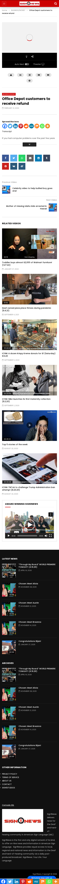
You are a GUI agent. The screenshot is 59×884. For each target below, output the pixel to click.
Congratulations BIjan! (30, 641)
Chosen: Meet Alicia (28, 583)
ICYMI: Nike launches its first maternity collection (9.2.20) (26, 400)
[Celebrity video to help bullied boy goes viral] (6, 190)
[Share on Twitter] (13, 158)
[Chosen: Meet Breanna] (9, 628)
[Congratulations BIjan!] (9, 647)
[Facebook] (4, 126)
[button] (29, 524)
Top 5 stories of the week (15, 444)
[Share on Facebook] (5, 158)
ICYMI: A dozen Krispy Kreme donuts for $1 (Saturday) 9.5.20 (28, 354)
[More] (47, 126)
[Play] (8, 535)
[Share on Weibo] (22, 166)
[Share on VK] (13, 166)
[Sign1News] (29, 3)
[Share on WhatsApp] (22, 158)
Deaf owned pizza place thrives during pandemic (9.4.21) (26, 309)
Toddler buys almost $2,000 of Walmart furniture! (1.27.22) (27, 263)
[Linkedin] (15, 126)
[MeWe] (31, 126)
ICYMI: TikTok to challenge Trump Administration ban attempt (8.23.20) (28, 488)
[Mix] (36, 126)
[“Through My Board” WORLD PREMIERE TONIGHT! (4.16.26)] (9, 570)
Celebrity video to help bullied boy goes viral (32, 189)
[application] (29, 524)
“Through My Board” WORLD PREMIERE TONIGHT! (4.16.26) (37, 565)
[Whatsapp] (42, 126)
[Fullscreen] (50, 535)
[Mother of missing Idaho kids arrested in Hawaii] (53, 207)
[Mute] (46, 535)
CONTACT (7, 784)
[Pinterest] (20, 126)
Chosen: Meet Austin (29, 602)
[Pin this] (5, 166)
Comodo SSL (8, 805)
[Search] (55, 3)
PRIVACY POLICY (9, 774)
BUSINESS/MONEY (18, 10)
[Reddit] (26, 126)
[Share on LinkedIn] (38, 158)
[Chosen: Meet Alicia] (9, 590)
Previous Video (9, 182)
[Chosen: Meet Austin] (9, 609)
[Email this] (30, 158)
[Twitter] (10, 126)
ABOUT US (6, 780)
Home (4, 10)
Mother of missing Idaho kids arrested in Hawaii (26, 207)
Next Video (51, 200)
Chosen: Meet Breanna (30, 622)
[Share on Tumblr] (46, 158)
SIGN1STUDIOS (8, 787)
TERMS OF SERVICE (10, 777)
